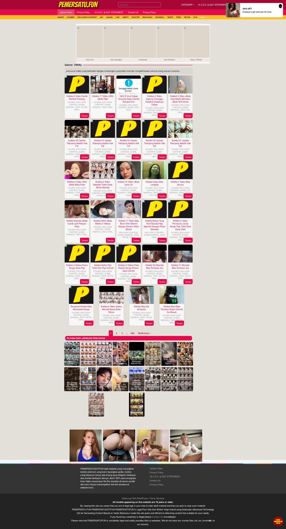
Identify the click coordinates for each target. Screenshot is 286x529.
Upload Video (156, 468)
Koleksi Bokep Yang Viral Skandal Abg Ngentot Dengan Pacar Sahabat (154, 225)
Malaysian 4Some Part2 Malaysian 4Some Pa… (136, 360)
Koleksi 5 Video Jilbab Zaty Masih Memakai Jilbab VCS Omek (180, 99)
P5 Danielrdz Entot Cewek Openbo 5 (169, 386)
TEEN (77, 107)
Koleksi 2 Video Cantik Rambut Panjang (76, 97)
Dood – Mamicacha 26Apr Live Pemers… (104, 360)
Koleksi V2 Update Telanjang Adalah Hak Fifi (154, 143)
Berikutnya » (144, 333)
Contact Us (155, 480)
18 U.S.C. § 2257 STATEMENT (165, 476)
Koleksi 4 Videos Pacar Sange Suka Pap (77, 266)
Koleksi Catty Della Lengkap (154, 183)
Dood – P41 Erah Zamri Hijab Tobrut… (169, 360)
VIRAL (76, 109)
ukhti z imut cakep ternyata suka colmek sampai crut (128, 99)
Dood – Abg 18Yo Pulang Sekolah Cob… (72, 360)
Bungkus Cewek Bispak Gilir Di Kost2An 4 (120, 360)
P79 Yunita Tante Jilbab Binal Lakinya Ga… (136, 411)
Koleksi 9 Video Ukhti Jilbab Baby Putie (77, 183)
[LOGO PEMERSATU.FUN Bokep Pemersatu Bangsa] (78, 4)
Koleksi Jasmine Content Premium (88, 360)
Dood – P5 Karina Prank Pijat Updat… (120, 386)
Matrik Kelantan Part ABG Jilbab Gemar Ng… (137, 384)
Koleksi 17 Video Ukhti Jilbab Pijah (102, 97)
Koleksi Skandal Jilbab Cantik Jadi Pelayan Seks (76, 223)
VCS (187, 109)
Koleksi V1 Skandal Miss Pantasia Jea (180, 266)
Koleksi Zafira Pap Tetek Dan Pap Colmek (103, 266)
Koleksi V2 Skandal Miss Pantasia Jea (155, 266)
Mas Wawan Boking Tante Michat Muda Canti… (153, 385)
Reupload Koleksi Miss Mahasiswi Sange (81, 308)
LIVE (188, 190)
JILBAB (81, 104)
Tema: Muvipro (157, 498)
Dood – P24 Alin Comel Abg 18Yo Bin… (104, 385)
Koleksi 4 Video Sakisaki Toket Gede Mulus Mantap (102, 184)
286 (132, 333)
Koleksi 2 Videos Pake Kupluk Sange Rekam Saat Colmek (128, 268)
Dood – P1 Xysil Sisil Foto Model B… (185, 360)
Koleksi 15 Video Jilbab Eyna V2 (128, 183)
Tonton (84, 115)
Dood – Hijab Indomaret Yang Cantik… (88, 385)
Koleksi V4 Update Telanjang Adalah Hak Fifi (102, 143)
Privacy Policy (157, 472)
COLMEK (71, 102)
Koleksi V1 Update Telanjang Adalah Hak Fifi (180, 143)
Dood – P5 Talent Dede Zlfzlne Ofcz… (153, 360)
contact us (157, 516)
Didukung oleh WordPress (135, 498)
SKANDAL (70, 107)
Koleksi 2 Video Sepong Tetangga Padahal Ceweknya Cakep (154, 100)
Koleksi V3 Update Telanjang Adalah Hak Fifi (128, 143)
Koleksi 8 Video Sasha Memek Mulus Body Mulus (111, 309)
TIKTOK (84, 107)
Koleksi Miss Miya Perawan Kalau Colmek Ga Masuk (172, 309)
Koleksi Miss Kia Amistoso (141, 308)
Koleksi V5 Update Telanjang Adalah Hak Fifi (77, 143)
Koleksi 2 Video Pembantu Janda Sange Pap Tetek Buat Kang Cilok (180, 225)
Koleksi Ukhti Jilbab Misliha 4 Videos (103, 222)
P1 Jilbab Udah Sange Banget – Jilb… (185, 385)
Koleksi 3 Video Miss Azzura (180, 183)
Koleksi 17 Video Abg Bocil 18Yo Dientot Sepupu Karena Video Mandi (128, 225)
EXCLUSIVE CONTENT (77, 103)
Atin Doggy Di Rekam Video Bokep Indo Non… (72, 385)
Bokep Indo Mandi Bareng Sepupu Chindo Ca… (96, 410)
